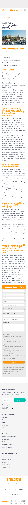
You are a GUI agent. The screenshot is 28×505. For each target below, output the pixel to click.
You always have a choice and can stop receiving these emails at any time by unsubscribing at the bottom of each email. (14, 357)
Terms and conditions (18, 486)
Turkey (6, 467)
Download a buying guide (9, 436)
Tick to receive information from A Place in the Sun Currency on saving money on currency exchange (14, 346)
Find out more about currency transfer (12, 442)
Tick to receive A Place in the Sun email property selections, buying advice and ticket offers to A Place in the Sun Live (14, 341)
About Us (4, 417)
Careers (4, 422)
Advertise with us (7, 447)
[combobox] (6, 298)
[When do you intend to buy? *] (14, 319)
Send (14, 362)
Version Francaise (18, 491)
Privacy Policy (8, 486)
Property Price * (8, 308)
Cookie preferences (14, 494)
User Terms (8, 491)
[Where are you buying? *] (14, 305)
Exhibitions (5, 425)
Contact (4, 420)
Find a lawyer (5, 439)
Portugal (6, 462)
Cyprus (6, 457)
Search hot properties (8, 444)
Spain (6, 465)
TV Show (4, 427)
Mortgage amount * (9, 313)
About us (7, 489)
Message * (6, 322)
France (6, 459)
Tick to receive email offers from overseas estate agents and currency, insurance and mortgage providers (14, 352)
